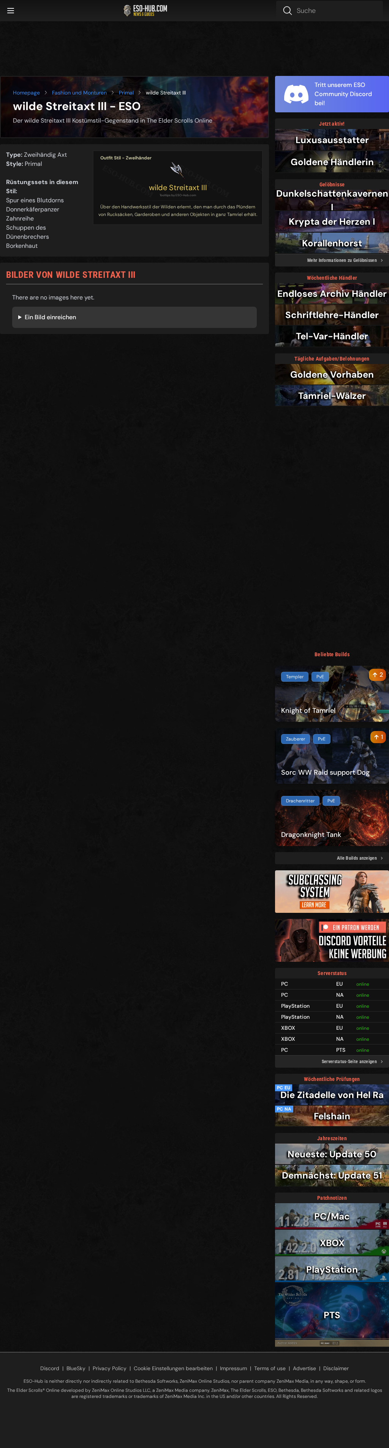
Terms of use (270, 1368)
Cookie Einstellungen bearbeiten (173, 1368)
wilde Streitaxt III (178, 187)
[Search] (329, 10)
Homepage (26, 92)
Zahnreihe (20, 218)
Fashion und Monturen (79, 92)
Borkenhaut (22, 246)
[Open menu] (10, 10)
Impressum (233, 1368)
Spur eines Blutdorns (35, 200)
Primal (126, 92)
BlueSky (75, 1368)
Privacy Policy (110, 1368)
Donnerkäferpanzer (32, 209)
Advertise (304, 1368)
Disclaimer (336, 1368)
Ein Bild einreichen (50, 317)
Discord (49, 1368)
